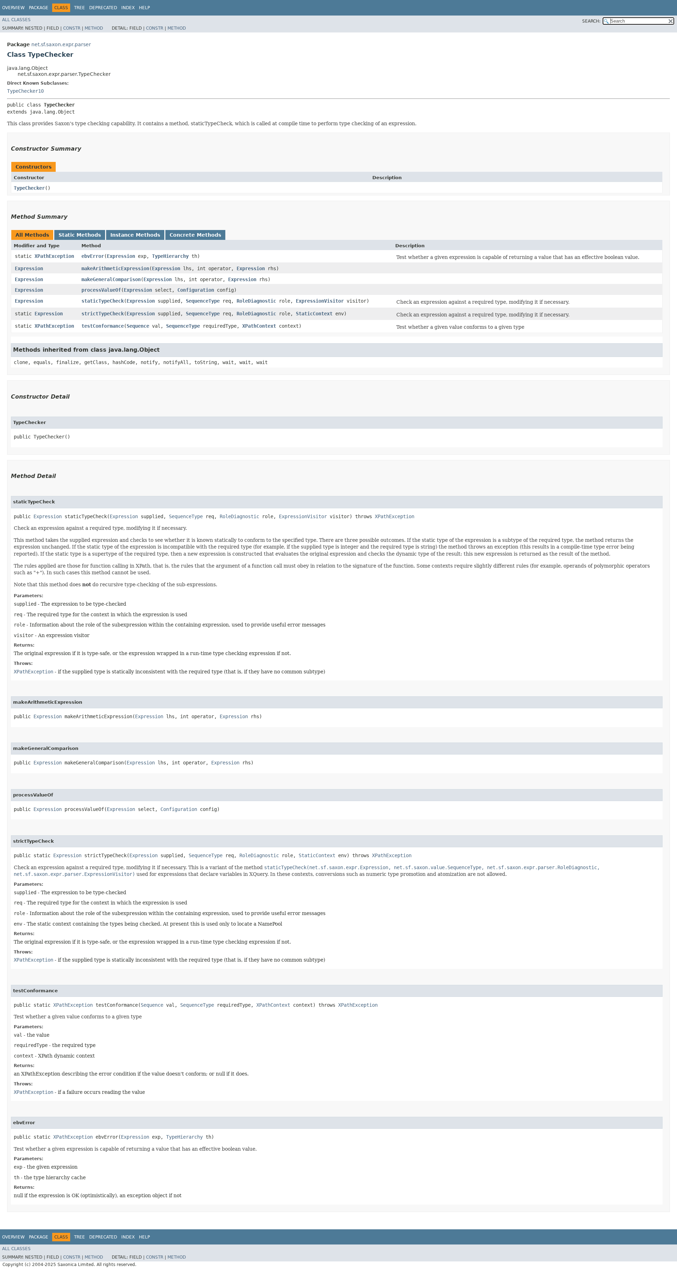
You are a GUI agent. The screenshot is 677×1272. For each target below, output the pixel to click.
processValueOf (101, 290)
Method (94, 28)
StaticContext (314, 313)
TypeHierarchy (170, 256)
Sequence (138, 326)
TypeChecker (29, 188)
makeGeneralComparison (111, 279)
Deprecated (103, 7)
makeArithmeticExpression (115, 268)
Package (38, 7)
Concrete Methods (195, 235)
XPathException (54, 256)
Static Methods (80, 235)
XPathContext (259, 326)
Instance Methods (135, 235)
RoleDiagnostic (256, 301)
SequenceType (203, 301)
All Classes (16, 19)
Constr (71, 28)
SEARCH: (591, 21)
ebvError (92, 256)
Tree (79, 7)
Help (144, 7)
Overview (13, 7)
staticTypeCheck (102, 301)
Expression (121, 256)
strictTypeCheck (102, 313)
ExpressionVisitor (320, 301)
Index (128, 7)
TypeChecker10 (25, 91)
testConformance (102, 326)
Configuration (195, 290)
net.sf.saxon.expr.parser (61, 44)
